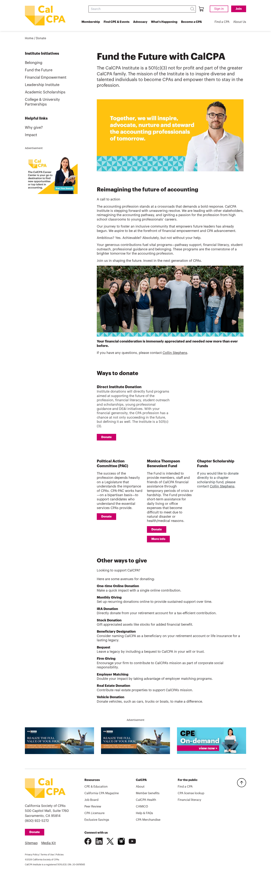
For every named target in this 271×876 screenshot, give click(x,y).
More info (158, 539)
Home (29, 38)
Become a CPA (191, 21)
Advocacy (140, 21)
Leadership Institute (42, 85)
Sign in (219, 8)
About (140, 786)
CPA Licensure (94, 813)
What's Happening (164, 21)
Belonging (33, 63)
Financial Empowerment (45, 77)
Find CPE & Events (116, 21)
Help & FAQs (144, 813)
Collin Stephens (175, 352)
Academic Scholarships (45, 92)
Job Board (91, 799)
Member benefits (147, 793)
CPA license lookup (191, 793)
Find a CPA (222, 21)
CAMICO (142, 806)
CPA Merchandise (148, 819)
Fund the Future (38, 70)
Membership (90, 21)
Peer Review (92, 806)
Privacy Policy (32, 855)
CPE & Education (96, 786)
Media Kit (48, 843)
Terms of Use (47, 855)
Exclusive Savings (96, 819)
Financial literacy (189, 799)
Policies (60, 855)
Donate (41, 38)
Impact (31, 135)
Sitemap (31, 843)
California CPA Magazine (101, 793)
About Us (239, 21)
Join (239, 8)
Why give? (34, 128)
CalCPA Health (146, 799)
